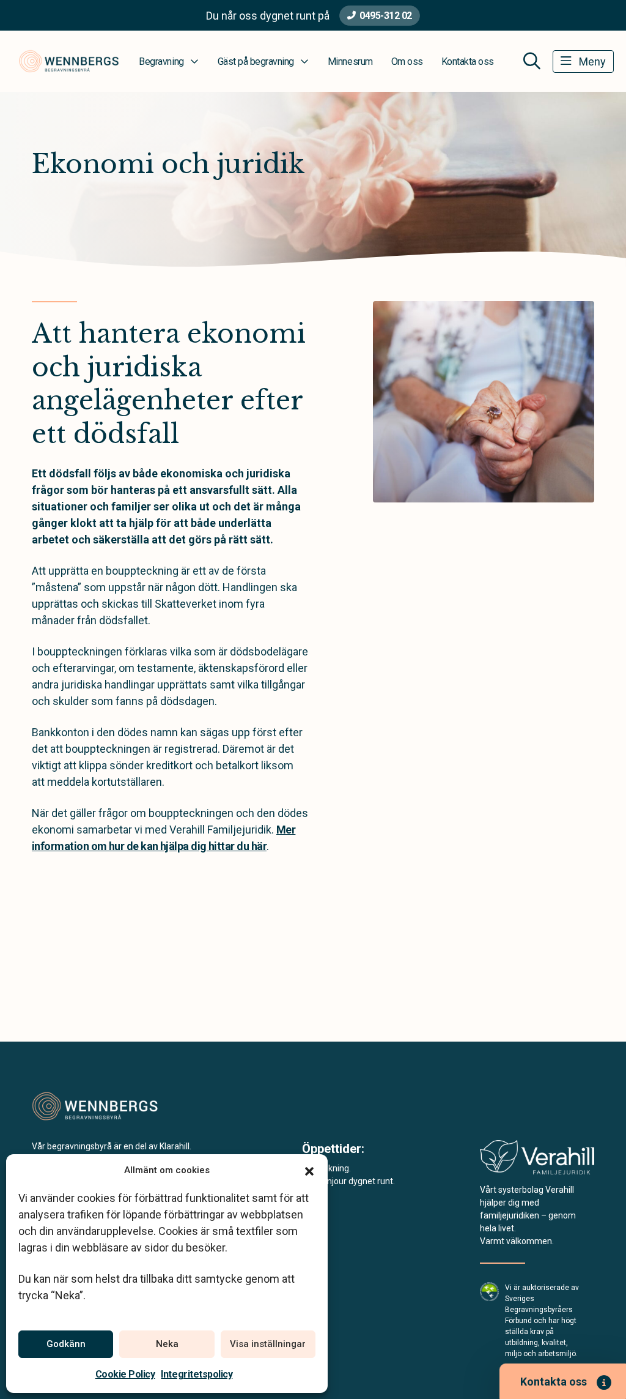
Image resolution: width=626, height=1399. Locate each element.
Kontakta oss (467, 61)
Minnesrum (350, 61)
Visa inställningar (268, 1343)
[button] (309, 1170)
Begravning (161, 61)
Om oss (407, 61)
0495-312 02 (385, 15)
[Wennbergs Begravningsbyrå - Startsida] (97, 1106)
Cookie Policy (125, 1374)
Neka (167, 1343)
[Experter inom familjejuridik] (537, 1161)
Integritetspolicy (196, 1374)
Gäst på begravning (256, 61)
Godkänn (66, 1343)
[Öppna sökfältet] (532, 61)
